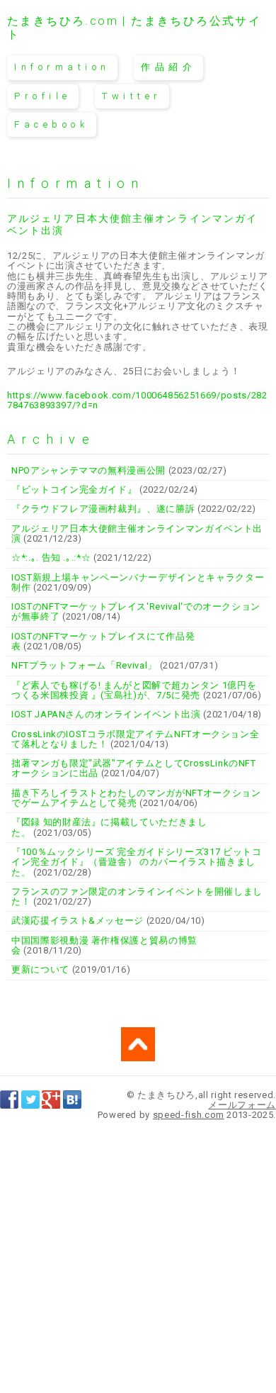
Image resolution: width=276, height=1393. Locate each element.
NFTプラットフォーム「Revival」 (84, 665)
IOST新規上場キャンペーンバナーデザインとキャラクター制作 (137, 582)
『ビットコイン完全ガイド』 (74, 489)
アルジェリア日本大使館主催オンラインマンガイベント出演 (137, 533)
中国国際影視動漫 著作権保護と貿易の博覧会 (104, 945)
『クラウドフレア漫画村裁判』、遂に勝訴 (103, 508)
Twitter (132, 96)
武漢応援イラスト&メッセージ (77, 920)
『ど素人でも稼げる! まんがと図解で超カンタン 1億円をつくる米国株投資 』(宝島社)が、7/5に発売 (133, 690)
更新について (40, 969)
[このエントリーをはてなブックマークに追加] (72, 1102)
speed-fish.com (188, 1114)
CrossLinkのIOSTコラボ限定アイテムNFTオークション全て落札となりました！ (135, 739)
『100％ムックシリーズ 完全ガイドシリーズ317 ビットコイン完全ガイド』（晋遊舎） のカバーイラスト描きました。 (136, 862)
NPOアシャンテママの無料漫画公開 (88, 470)
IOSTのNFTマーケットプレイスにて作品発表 (103, 641)
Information (62, 67)
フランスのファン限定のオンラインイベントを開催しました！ (137, 896)
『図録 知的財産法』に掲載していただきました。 (109, 827)
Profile (42, 96)
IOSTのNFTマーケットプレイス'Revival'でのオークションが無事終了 (135, 611)
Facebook (51, 124)
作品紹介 (168, 67)
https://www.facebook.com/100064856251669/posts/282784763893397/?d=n (137, 400)
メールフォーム (242, 1105)
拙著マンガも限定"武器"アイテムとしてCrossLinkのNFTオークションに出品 (133, 768)
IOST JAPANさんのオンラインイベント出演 (106, 714)
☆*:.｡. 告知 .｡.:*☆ (51, 557)
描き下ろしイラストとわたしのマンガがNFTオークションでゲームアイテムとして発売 (136, 798)
